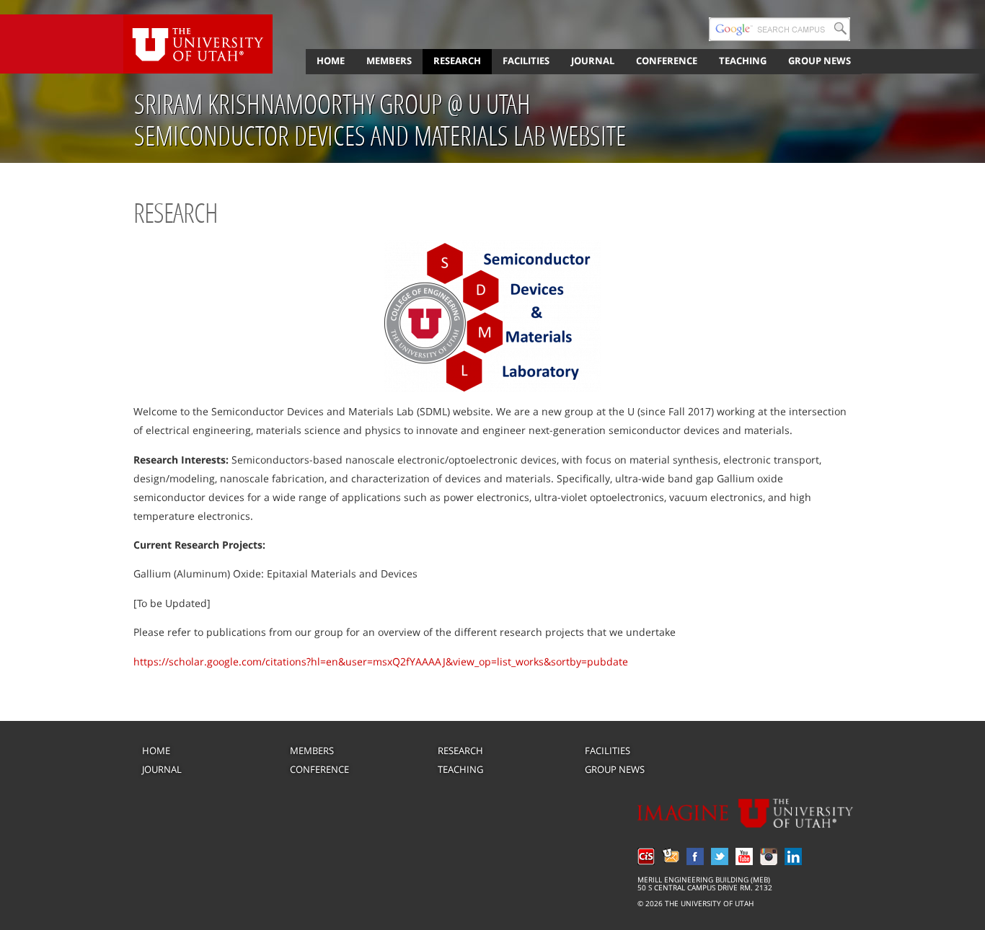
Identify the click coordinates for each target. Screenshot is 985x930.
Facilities (526, 60)
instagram (768, 856)
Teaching (743, 60)
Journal (592, 60)
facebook (695, 856)
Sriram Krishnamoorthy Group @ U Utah (332, 104)
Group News (819, 60)
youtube (744, 856)
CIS (646, 856)
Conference (666, 60)
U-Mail (670, 856)
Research (457, 60)
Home (331, 60)
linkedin (793, 856)
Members (389, 60)
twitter (719, 856)
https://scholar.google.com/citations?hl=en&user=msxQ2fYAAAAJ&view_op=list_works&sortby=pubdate (380, 661)
